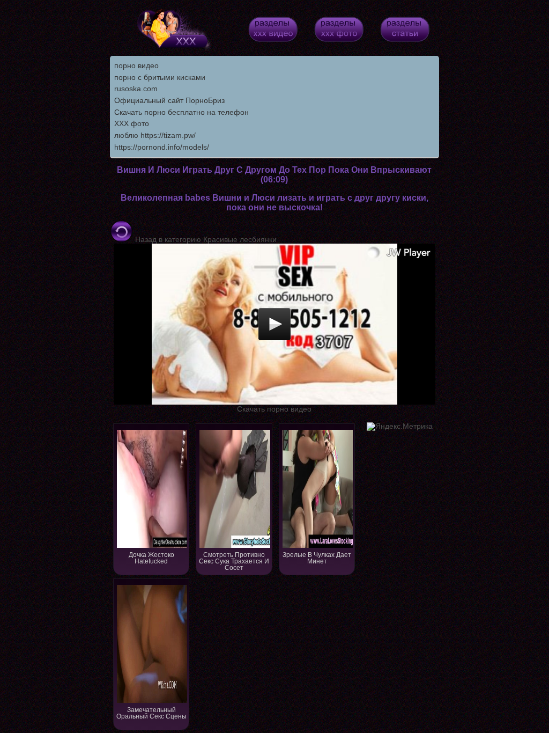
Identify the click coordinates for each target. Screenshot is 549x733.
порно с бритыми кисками (159, 77)
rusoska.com (136, 88)
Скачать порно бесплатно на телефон (181, 112)
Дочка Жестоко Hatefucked (151, 558)
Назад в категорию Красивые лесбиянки (205, 239)
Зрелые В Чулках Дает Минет (317, 558)
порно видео (136, 65)
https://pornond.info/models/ (161, 147)
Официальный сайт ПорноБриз (169, 100)
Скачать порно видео (274, 409)
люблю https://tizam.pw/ (155, 135)
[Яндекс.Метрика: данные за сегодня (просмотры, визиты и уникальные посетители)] (400, 426)
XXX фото (131, 123)
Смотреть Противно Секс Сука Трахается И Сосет (234, 561)
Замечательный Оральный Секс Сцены (151, 713)
